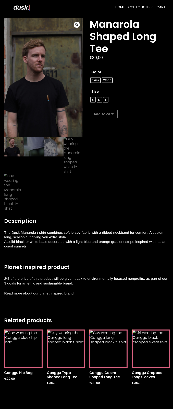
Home (120, 7)
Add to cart (104, 114)
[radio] (95, 80)
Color (96, 72)
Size (95, 91)
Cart (161, 7)
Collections (139, 7)
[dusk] (22, 7)
